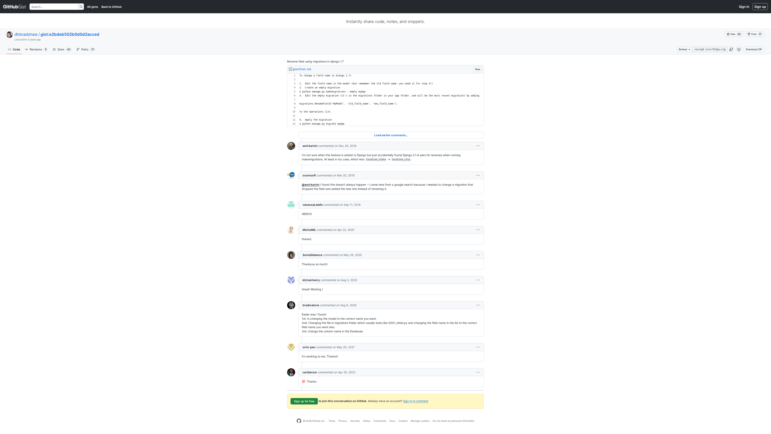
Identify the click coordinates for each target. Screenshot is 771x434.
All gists (92, 6)
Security (355, 420)
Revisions (38, 49)
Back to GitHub (111, 6)
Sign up (760, 7)
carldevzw (310, 372)
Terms (331, 420)
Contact (403, 420)
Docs (392, 420)
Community (379, 420)
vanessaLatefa (312, 204)
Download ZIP (754, 49)
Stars (63, 49)
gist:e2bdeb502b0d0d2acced (70, 34)
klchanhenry (311, 280)
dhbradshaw (26, 34)
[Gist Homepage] (14, 6)
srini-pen (309, 347)
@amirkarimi (310, 184)
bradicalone (311, 305)
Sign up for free (304, 401)
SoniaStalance (312, 255)
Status (366, 420)
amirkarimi (310, 145)
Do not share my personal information (453, 420)
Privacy (343, 420)
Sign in (744, 7)
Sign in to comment (415, 401)
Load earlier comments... (391, 135)
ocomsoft (309, 175)
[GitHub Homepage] (299, 421)
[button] (731, 49)
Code (16, 49)
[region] (385, 100)
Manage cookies (420, 420)
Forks (87, 49)
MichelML (309, 229)
